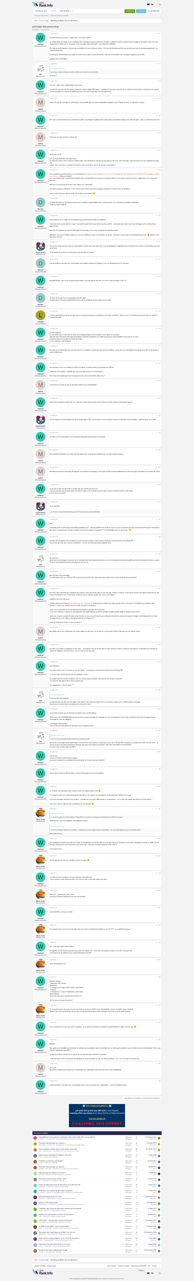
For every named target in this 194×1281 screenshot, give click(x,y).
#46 (159, 908)
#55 (159, 1081)
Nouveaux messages (41, 15)
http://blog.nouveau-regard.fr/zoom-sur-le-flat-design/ (102, 174)
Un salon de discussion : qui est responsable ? (54, 1226)
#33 (159, 644)
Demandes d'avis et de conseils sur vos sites (68, 1139)
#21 (159, 415)
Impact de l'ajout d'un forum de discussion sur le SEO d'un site (59, 1185)
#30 (159, 571)
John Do (154, 1157)
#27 (159, 519)
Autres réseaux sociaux (58, 1210)
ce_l (40, 1180)
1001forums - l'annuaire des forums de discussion (55, 1220)
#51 (159, 1005)
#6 (160, 133)
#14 (159, 294)
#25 (159, 484)
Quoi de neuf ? (65, 11)
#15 (159, 311)
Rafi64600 (41, 1198)
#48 (159, 942)
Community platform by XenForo (85, 1278)
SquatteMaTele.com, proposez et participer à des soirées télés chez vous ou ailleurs (67, 1137)
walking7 (36, 29)
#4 (160, 98)
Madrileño (153, 1204)
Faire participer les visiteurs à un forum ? (52, 1173)
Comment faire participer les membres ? (52, 1143)
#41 (159, 809)
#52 (159, 1022)
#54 (159, 1063)
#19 (159, 380)
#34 (159, 662)
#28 (159, 536)
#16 (159, 328)
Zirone (154, 1174)
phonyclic (153, 1222)
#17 (159, 346)
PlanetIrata (42, 1186)
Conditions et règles (123, 1266)
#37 (159, 730)
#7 (160, 150)
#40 (159, 786)
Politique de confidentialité (138, 1266)
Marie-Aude (153, 1198)
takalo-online (152, 1139)
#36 (159, 709)
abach (40, 1228)
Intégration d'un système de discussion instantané (55, 1191)
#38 (159, 752)
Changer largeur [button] (51, 1266)
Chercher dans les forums (59, 15)
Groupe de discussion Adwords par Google (53, 1250)
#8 (160, 170)
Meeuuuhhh (42, 1145)
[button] (72, 11)
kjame (154, 1168)
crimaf (40, 1157)
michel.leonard (43, 1204)
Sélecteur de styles (39, 1266)
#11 (159, 242)
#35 (159, 690)
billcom (41, 1240)
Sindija (41, 1210)
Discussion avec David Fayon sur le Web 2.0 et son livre (57, 1232)
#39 (159, 769)
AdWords (54, 1157)
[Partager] (157, 33)
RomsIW (41, 1252)
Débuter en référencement (58, 1216)
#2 (160, 64)
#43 (159, 856)
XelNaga (41, 1168)
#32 (159, 627)
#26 (159, 502)
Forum (53, 11)
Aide (149, 1266)
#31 (159, 588)
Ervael (154, 1180)
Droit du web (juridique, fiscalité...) (66, 1198)
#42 (159, 838)
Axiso (154, 1192)
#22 (159, 432)
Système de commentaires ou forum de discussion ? (56, 1214)
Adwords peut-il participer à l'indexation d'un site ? (55, 1155)
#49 (159, 959)
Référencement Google (61, 1186)
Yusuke (41, 1163)
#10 (159, 215)
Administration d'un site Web (62, 1174)
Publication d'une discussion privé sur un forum (54, 1244)
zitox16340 (42, 1192)
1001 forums (42, 1222)
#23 (159, 450)
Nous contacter (111, 1266)
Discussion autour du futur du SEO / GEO (52, 1179)
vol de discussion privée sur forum (50, 1196)
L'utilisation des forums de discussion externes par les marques (60, 1208)
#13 (159, 276)
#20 (159, 398)
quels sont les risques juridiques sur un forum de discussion (59, 1238)
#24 (159, 467)
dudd (40, 1216)
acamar (41, 1246)
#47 (159, 925)
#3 (160, 81)
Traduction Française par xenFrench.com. (113, 1278)
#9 (160, 198)
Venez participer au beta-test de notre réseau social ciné (58, 1149)
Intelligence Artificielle (58, 1180)
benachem (153, 1240)
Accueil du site (41, 11)
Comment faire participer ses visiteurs (51, 1167)
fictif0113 (41, 1174)
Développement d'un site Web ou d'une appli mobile (70, 1145)
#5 (160, 115)
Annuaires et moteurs (64, 1222)
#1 (160, 33)
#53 (159, 1039)
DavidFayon (153, 1234)
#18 (159, 363)
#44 (159, 873)
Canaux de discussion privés (48, 1202)
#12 (159, 259)
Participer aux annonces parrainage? (51, 1161)
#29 (159, 554)
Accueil (154, 1266)
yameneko (42, 1139)
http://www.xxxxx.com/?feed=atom (80, 603)
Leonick (154, 1163)
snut (40, 1151)
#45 (159, 890)
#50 (159, 977)
